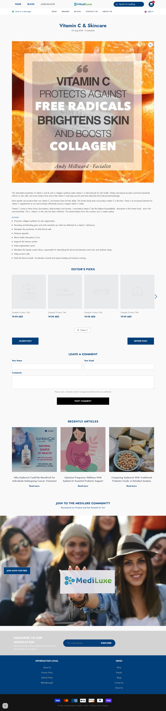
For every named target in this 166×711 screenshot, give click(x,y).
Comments (17, 372)
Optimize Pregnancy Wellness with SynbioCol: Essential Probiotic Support (83, 479)
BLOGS (30, 4)
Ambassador (48, 4)
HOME (18, 4)
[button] (151, 4)
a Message (26, 11)
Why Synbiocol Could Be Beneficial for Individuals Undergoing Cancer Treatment (34, 479)
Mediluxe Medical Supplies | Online (76, 705)
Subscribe (106, 643)
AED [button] (149, 11)
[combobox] (131, 4)
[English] (145, 12)
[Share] (150, 44)
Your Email (89, 360)
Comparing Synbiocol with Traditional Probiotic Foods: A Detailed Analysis (131, 479)
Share (150, 44)
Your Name (17, 360)
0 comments (89, 30)
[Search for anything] (129, 4)
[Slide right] (156, 296)
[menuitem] (18, 4)
